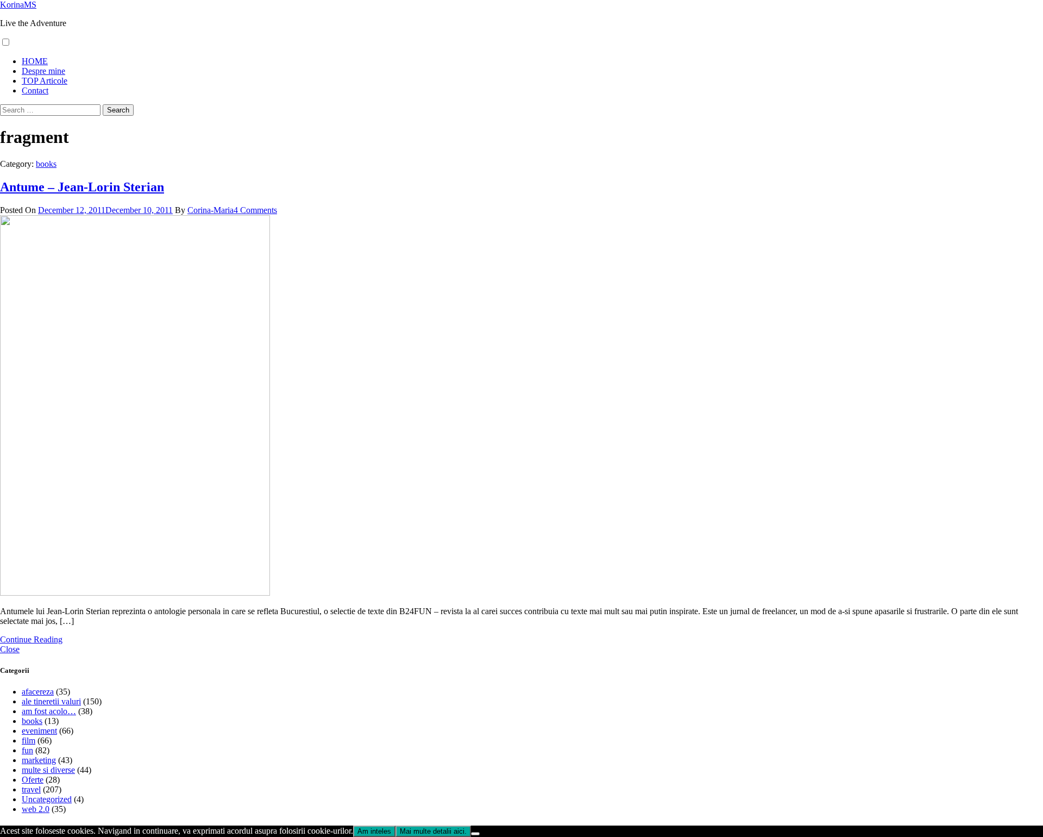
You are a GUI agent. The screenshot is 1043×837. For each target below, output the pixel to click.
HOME (35, 61)
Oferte (32, 779)
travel (31, 789)
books (46, 163)
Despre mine (43, 71)
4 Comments (255, 210)
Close (10, 649)
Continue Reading (31, 639)
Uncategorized (47, 799)
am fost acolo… (49, 711)
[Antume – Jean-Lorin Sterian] (135, 592)
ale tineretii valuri (51, 701)
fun (27, 750)
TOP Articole (44, 80)
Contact (35, 90)
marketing (39, 760)
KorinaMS (18, 4)
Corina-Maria (210, 210)
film (28, 740)
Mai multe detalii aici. (433, 831)
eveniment (39, 730)
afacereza (38, 691)
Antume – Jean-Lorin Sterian (82, 187)
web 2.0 (35, 809)
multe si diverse (48, 769)
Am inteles (374, 831)
